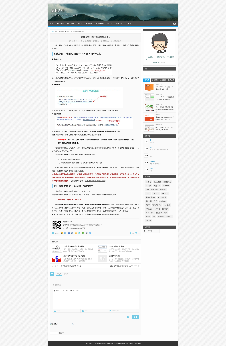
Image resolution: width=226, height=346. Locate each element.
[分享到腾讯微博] (65, 233)
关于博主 (129, 24)
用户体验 (157, 209)
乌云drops (100, 24)
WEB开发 (60, 24)
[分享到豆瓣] (83, 233)
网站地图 (122, 343)
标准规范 (157, 182)
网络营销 (163, 190)
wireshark (161, 217)
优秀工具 (157, 186)
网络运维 (89, 24)
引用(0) (66, 274)
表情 (57, 290)
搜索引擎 (164, 193)
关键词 (148, 205)
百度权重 (154, 190)
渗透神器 (149, 201)
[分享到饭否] (79, 233)
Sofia (71, 222)
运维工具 (169, 217)
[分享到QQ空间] (76, 233)
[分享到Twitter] (90, 233)
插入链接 (76, 290)
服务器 (148, 182)
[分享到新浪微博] (62, 233)
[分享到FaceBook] (69, 233)
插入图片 (66, 290)
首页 (51, 24)
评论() (59, 274)
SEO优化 (62, 31)
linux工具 (167, 205)
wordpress (162, 201)
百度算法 (96, 41)
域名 (165, 213)
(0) (133, 233)
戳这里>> (163, 62)
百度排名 (90, 41)
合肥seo (166, 186)
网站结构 (165, 209)
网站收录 (159, 213)
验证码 (61, 333)
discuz (148, 193)
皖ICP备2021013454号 (133, 343)
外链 (84, 41)
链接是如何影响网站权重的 (95, 181)
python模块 (162, 197)
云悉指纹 (149, 231)
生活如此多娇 (150, 197)
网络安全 (70, 24)
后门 (152, 213)
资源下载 (119, 24)
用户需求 (148, 220)
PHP (155, 201)
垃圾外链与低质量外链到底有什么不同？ (124, 266)
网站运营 (149, 209)
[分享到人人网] (72, 233)
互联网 (79, 24)
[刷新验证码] (72, 324)
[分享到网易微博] (86, 233)
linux (147, 213)
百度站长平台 (157, 205)
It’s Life (109, 24)
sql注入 (148, 217)
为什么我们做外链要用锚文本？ (76, 31)
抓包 (154, 217)
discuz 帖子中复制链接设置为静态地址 (66, 266)
